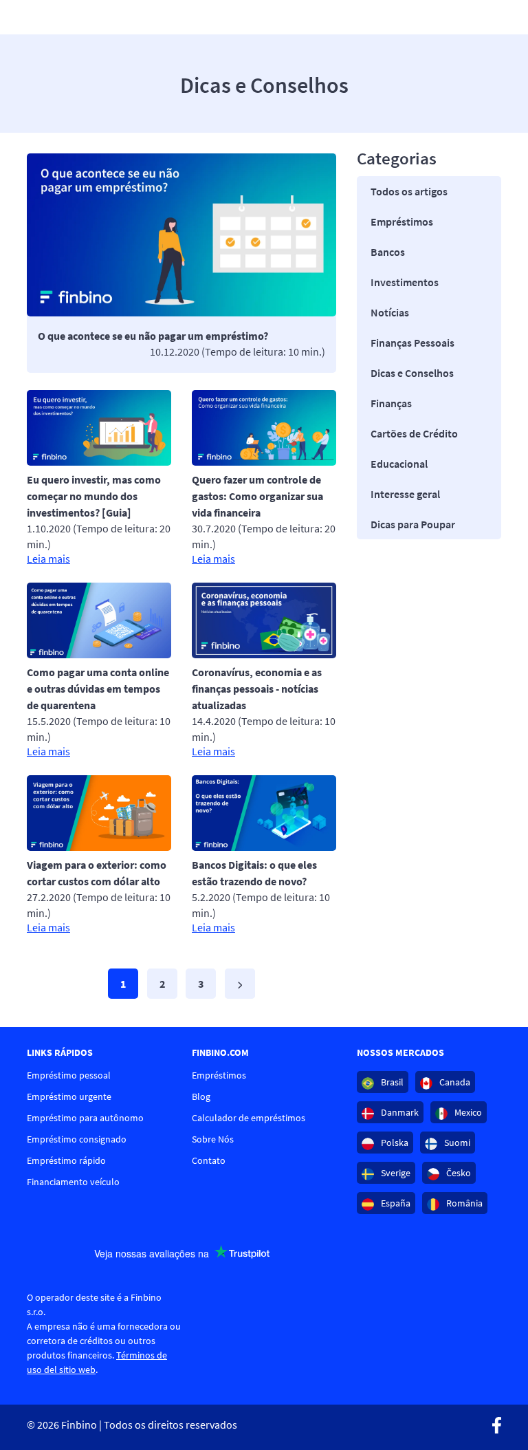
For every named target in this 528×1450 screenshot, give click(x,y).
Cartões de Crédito (414, 433)
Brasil (391, 1082)
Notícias (390, 312)
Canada (453, 1082)
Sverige (394, 1173)
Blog (201, 1096)
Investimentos (405, 282)
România (463, 1203)
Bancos (388, 252)
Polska (393, 1142)
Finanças (391, 403)
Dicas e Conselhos (412, 373)
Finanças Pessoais (412, 342)
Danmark (399, 1112)
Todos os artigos (409, 191)
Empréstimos (402, 221)
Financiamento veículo (73, 1182)
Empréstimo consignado (76, 1139)
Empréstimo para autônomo (85, 1118)
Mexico (467, 1112)
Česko (457, 1173)
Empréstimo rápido (66, 1160)
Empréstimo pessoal (69, 1075)
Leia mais (48, 558)
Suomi (456, 1142)
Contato (209, 1160)
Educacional (399, 463)
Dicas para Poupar (413, 524)
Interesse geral (405, 494)
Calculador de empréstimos (248, 1118)
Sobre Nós (213, 1139)
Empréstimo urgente (69, 1096)
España (394, 1203)
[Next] (240, 984)
